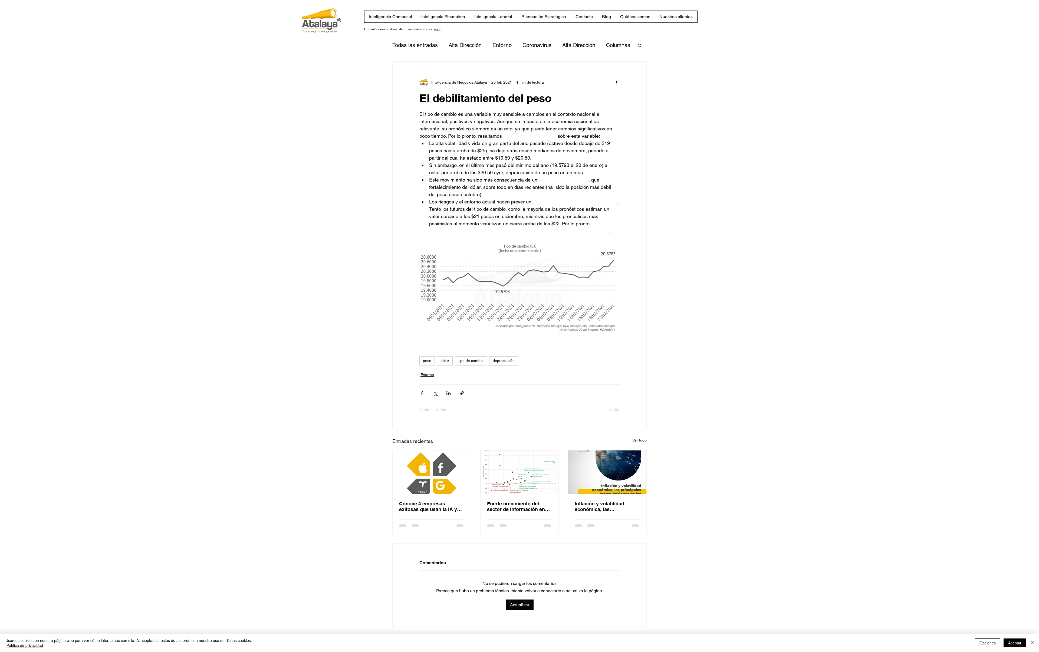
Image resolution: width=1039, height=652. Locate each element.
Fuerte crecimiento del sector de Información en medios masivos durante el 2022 (518, 506)
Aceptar (1014, 643)
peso (427, 360)
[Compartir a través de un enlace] (461, 393)
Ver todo (639, 440)
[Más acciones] (616, 82)
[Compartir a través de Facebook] (422, 393)
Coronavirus (536, 45)
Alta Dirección (465, 45)
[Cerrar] (1032, 643)
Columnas (618, 45)
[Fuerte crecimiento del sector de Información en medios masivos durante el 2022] (520, 472)
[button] (639, 45)
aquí (437, 29)
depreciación (504, 360)
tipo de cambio (471, 360)
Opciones (987, 643)
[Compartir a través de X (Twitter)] (435, 393)
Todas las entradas (415, 45)
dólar (444, 360)
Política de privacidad (24, 645)
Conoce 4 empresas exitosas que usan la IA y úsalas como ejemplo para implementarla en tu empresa (429, 506)
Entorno (502, 45)
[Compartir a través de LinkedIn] (448, 393)
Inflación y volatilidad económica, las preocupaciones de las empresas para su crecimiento (601, 506)
